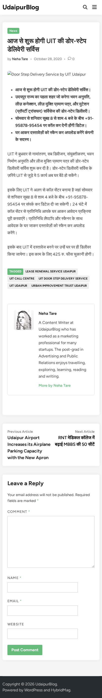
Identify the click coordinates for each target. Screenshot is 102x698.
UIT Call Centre (21, 278)
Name (14, 578)
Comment (18, 512)
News (13, 31)
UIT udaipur (18, 285)
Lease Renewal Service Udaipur (51, 271)
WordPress (33, 690)
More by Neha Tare (55, 385)
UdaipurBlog (20, 7)
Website (15, 624)
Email (14, 601)
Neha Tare (20, 59)
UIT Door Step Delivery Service (63, 278)
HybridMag (60, 690)
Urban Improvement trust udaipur (59, 285)
